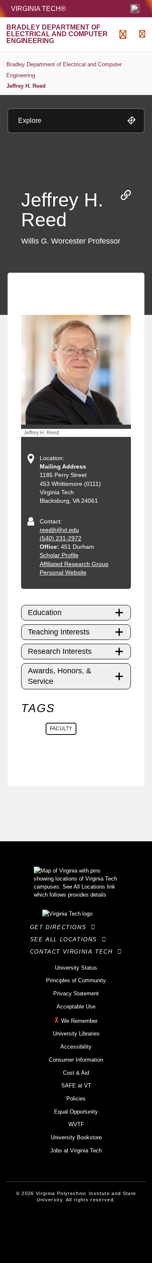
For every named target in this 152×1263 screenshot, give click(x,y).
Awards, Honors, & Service (59, 676)
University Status (76, 968)
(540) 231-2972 (60, 538)
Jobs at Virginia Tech (76, 1150)
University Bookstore (76, 1137)
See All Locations (66, 939)
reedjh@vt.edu (59, 529)
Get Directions (60, 927)
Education (45, 612)
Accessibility (76, 1046)
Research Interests (60, 651)
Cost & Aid (76, 1073)
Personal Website (63, 572)
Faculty (61, 729)
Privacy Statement (76, 993)
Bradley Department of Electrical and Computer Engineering (64, 70)
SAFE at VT (76, 1085)
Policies (76, 1098)
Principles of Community (76, 980)
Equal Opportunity (76, 1112)
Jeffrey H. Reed (26, 86)
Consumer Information (76, 1060)
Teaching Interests (59, 632)
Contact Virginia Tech (73, 952)
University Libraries (76, 1033)
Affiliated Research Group (74, 564)
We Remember (79, 1021)
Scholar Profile (59, 555)
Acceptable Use (76, 1006)
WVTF (76, 1124)
